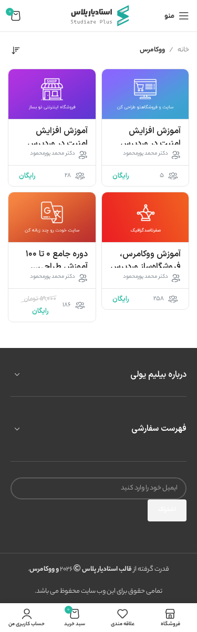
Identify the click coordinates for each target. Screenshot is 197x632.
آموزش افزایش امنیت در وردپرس (150, 137)
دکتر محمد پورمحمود (145, 154)
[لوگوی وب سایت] (98, 15)
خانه (183, 50)
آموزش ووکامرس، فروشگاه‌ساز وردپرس (145, 260)
